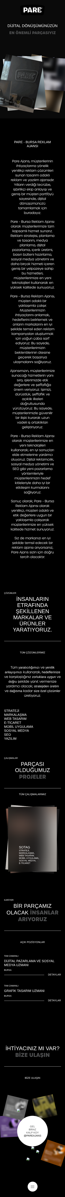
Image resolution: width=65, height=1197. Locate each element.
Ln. (35, 1164)
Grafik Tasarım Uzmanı (24, 991)
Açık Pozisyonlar (32, 942)
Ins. (30, 1164)
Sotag (24, 847)
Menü (33, 1187)
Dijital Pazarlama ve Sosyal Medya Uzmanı (29, 963)
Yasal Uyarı (54, 1175)
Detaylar (54, 974)
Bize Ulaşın (32, 1077)
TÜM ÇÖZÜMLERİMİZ (32, 652)
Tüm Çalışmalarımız (32, 794)
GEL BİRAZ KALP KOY (32, 1131)
